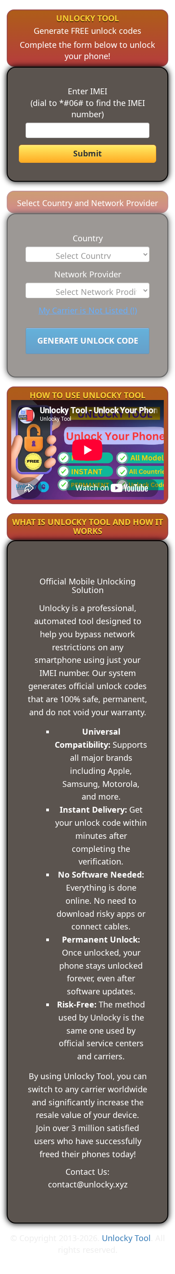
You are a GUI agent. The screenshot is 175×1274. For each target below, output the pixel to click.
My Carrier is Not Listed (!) (88, 310)
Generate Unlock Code (87, 340)
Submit (87, 153)
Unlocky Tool (126, 1238)
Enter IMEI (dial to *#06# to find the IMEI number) (88, 103)
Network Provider (87, 274)
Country (88, 238)
